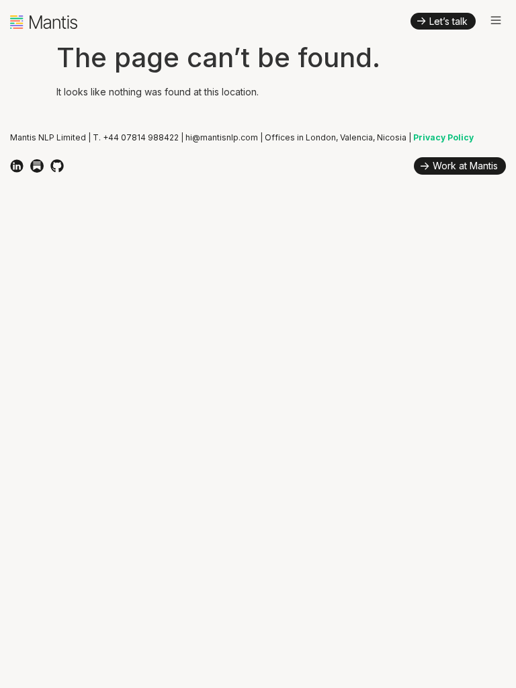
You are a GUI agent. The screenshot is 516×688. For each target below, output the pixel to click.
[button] (496, 21)
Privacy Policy (443, 137)
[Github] (57, 166)
